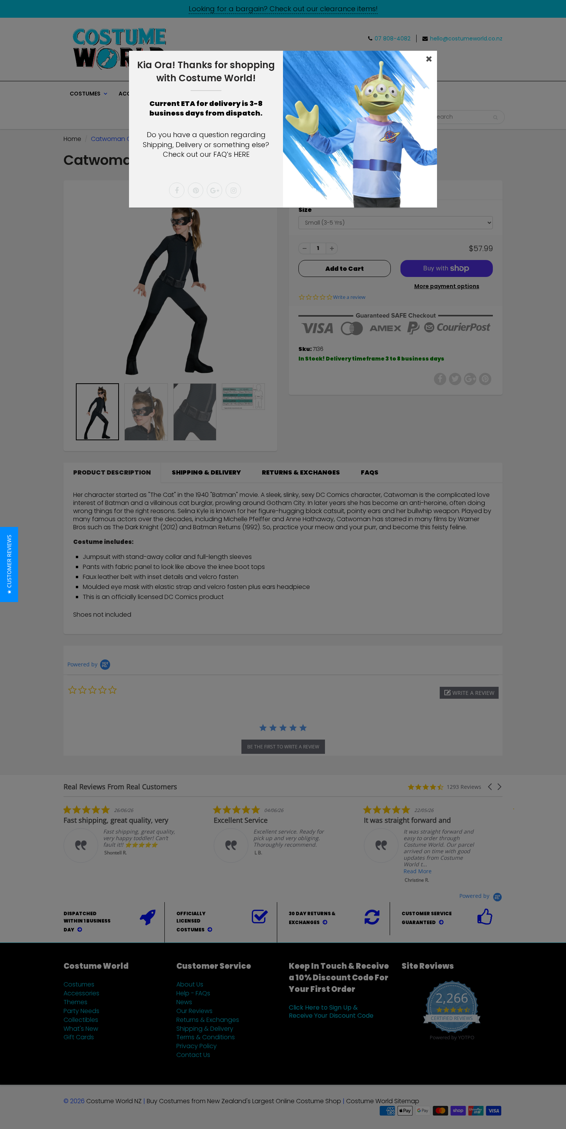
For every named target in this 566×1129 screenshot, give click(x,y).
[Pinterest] (195, 190)
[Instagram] (233, 190)
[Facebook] (176, 190)
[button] (9, 564)
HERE (242, 154)
